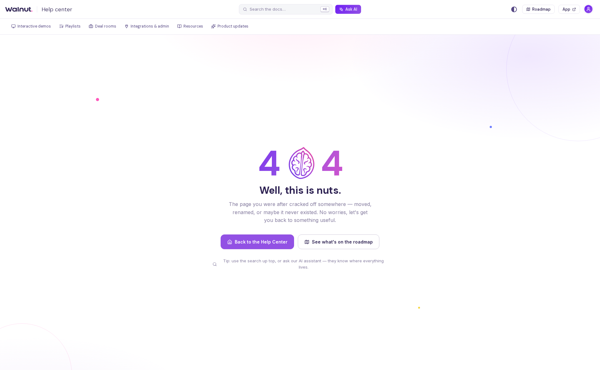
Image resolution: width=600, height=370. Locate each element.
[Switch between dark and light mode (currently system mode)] (514, 9)
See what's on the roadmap (342, 241)
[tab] (31, 27)
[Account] (588, 9)
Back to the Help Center (261, 241)
